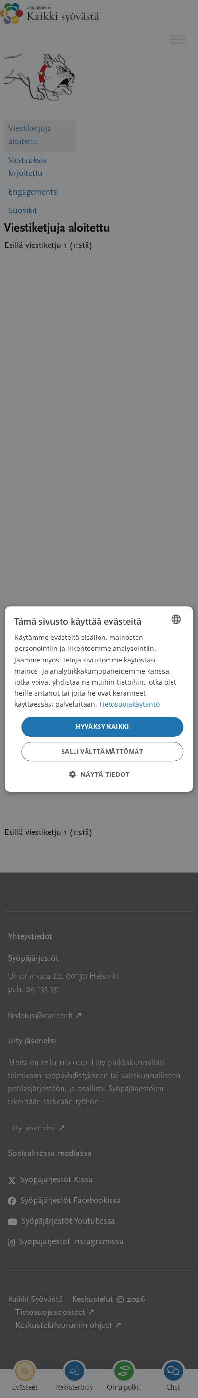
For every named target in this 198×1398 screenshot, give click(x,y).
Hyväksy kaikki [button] (102, 726)
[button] (99, 774)
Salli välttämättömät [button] (102, 751)
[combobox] (176, 619)
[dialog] (99, 699)
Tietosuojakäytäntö (129, 704)
